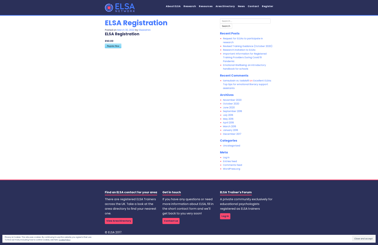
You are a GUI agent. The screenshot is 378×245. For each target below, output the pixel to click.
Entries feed (230, 161)
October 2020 (231, 103)
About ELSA (173, 6)
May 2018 (228, 119)
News (241, 6)
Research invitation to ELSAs (239, 50)
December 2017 (232, 134)
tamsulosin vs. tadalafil (236, 80)
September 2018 (232, 111)
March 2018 (229, 126)
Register (267, 6)
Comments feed (232, 165)
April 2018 (228, 122)
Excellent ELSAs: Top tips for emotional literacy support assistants (247, 84)
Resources (206, 6)
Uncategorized (231, 145)
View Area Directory (118, 221)
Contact (253, 6)
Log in (226, 157)
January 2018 (230, 130)
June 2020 (229, 107)
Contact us (171, 221)
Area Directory (225, 6)
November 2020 (232, 100)
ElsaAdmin (145, 30)
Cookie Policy (64, 239)
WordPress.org (231, 169)
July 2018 (228, 115)
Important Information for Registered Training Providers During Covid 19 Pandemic (245, 57)
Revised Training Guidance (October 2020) (247, 46)
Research (190, 6)
